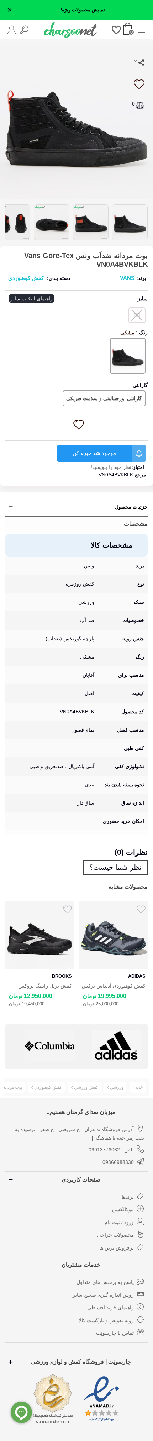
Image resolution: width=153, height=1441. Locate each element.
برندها (128, 1197)
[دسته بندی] (141, 29)
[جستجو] (24, 29)
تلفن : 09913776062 (111, 1150)
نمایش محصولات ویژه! (82, 10)
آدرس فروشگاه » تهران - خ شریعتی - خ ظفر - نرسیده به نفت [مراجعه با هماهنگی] (79, 1133)
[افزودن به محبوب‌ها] (138, 84)
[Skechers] (117, 1045)
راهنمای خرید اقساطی (110, 1307)
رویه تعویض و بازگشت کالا (106, 1320)
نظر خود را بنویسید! (111, 467)
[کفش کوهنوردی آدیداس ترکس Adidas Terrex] (39, 935)
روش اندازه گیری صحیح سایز (103, 1295)
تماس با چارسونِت (115, 1333)
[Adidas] (50, 1045)
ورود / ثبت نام (119, 1222)
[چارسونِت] (70, 29)
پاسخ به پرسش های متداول (105, 1282)
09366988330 (118, 1162)
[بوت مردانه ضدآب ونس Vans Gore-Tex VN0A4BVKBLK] (76, 121)
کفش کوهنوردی (26, 278)
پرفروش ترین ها (116, 1248)
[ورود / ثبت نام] (11, 29)
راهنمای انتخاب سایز (31, 298)
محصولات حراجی (115, 1235)
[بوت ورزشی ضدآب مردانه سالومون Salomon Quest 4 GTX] (113, 935)
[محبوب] (116, 29)
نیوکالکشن (123, 1209)
